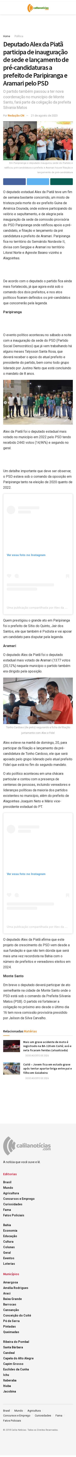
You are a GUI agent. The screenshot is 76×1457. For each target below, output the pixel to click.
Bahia (7, 1225)
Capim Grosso (13, 1364)
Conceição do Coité (17, 1315)
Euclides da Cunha (16, 1369)
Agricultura (11, 1193)
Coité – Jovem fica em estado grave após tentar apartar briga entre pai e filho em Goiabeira (47, 1069)
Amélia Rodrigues (15, 1288)
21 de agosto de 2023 (44, 115)
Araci (7, 1293)
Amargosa (10, 1282)
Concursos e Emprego (19, 1198)
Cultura (8, 1241)
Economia (10, 1230)
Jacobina (9, 1391)
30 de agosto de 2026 (37, 1055)
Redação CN (16, 115)
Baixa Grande (12, 1299)
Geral (7, 1252)
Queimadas (11, 1332)
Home (6, 36)
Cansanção (11, 1310)
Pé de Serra (11, 1321)
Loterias (9, 1263)
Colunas (9, 1247)
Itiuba (7, 1386)
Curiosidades (12, 1204)
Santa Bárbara (13, 1347)
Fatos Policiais (13, 1215)
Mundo (8, 1187)
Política (19, 36)
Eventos (8, 1258)
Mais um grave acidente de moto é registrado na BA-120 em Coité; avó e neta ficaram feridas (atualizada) (47, 1046)
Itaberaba (9, 1380)
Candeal (9, 1353)
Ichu (6, 1375)
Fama (7, 1209)
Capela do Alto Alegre (18, 1358)
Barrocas (9, 1304)
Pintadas (9, 1326)
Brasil (7, 1182)
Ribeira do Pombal (16, 1341)
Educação (10, 1236)
